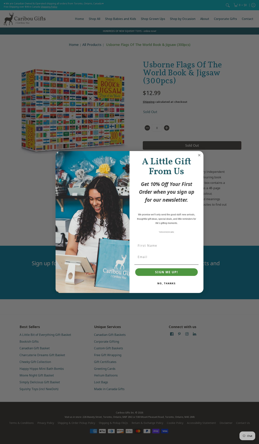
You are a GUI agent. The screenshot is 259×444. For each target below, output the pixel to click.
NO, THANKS (166, 283)
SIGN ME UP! (166, 272)
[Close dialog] (199, 155)
